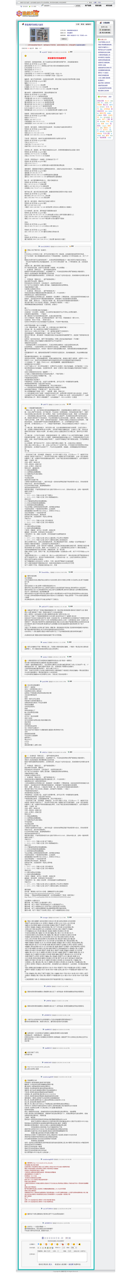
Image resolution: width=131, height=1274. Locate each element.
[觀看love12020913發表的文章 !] (39, 246)
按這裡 (71, 1264)
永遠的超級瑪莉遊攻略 (105, 88)
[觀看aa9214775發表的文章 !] (40, 606)
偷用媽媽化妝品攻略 (104, 52)
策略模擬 (69, 30)
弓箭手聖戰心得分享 (104, 42)
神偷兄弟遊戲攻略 (103, 75)
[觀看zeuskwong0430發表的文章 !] (41, 1077)
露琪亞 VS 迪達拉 (103, 72)
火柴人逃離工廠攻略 (104, 78)
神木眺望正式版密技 (104, 57)
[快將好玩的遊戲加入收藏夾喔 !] (105, 30)
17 (62, 1238)
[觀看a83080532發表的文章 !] (43, 1015)
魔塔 (68, 35)
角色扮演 (75, 30)
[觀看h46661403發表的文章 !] (43, 1062)
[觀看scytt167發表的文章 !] (40, 52)
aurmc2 (45, 642)
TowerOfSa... (45, 572)
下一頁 (68, 1238)
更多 (110, 96)
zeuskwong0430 (48, 1077)
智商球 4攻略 (102, 65)
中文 (77, 35)
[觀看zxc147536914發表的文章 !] (42, 1208)
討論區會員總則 (80, 45)
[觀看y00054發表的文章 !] (45, 986)
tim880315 (48, 1029)
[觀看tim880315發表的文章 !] (43, 1029)
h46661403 (48, 1062)
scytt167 (44, 52)
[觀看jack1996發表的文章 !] (41, 681)
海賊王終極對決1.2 (103, 47)
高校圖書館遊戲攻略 (104, 70)
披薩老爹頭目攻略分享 (105, 67)
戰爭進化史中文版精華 (105, 50)
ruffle (85, 35)
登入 (99, 2)
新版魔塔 (70, 33)
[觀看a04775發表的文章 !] (42, 404)
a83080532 (48, 1015)
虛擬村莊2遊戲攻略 (104, 62)
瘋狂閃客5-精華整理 (104, 83)
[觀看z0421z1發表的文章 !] (41, 752)
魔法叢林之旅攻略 (103, 90)
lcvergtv (45, 917)
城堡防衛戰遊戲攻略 (104, 60)
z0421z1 (45, 752)
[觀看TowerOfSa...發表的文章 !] (40, 572)
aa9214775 (45, 606)
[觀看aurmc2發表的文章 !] (41, 642)
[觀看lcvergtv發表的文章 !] (41, 917)
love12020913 (45, 246)
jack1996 (45, 681)
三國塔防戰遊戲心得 (104, 55)
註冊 (95, 2)
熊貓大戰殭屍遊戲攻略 (105, 44)
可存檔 (82, 35)
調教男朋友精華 (103, 85)
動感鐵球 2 (101, 80)
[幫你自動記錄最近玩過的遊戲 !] (105, 32)
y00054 (48, 986)
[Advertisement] (77, 13)
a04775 (45, 404)
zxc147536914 (48, 1208)
